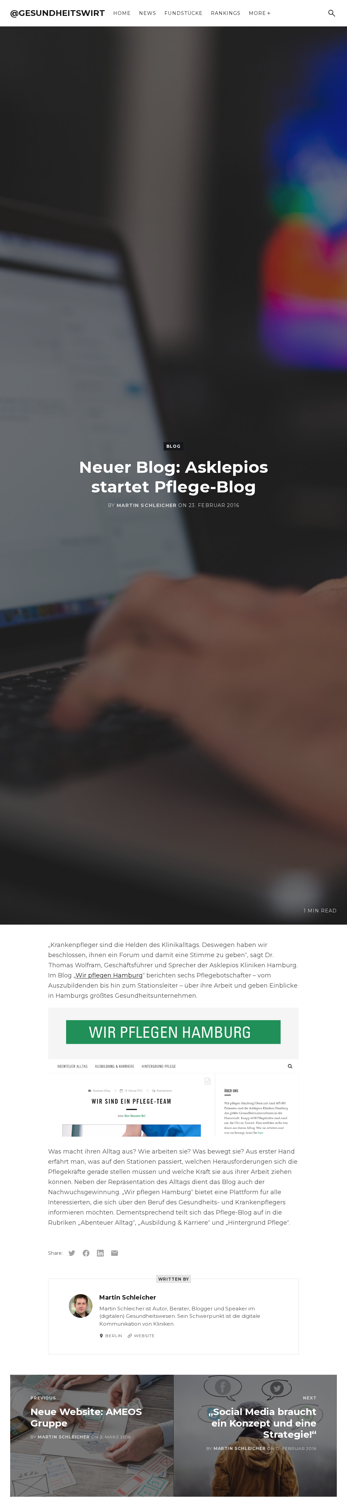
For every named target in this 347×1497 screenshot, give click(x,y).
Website (144, 1335)
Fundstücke (183, 13)
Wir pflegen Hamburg (109, 975)
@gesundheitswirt (57, 13)
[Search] (332, 13)
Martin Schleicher (147, 505)
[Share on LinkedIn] (100, 1253)
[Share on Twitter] (72, 1253)
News (147, 13)
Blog (173, 446)
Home (122, 13)
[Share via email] (114, 1253)
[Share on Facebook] (86, 1253)
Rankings (226, 13)
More (257, 13)
